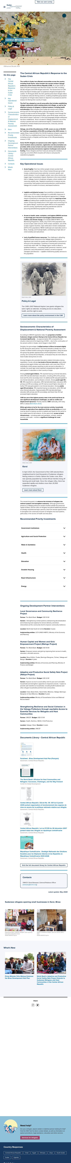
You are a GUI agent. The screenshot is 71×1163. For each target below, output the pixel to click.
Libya (51, 1153)
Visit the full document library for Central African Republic (44, 865)
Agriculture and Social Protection (33, 536)
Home (6, 14)
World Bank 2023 (35, 404)
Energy (23, 586)
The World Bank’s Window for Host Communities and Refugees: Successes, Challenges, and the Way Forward (41, 780)
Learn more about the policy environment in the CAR (43, 315)
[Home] (14, 6)
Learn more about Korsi (33, 490)
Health (23, 553)
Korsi (10, 129)
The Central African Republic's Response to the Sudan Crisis (11, 87)
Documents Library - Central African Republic (12, 155)
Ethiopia (42, 1153)
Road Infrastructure (28, 578)
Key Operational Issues (12, 100)
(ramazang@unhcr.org (30, 885)
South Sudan (61, 1153)
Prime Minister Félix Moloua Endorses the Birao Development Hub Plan (19, 977)
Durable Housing (27, 569)
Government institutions (30, 528)
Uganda (16, 1157)
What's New (10, 168)
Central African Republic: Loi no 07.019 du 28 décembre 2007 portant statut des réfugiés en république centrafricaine (43, 829)
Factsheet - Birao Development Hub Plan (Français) (39, 758)
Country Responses (16, 14)
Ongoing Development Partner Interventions (13, 144)
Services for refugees (30, 1137)
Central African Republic (13, 1153)
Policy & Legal (11, 107)
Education (25, 561)
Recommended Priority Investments (13, 135)
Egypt (34, 1153)
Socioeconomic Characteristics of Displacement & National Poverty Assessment (13, 119)
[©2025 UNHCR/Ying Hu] (6, 910)
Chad (26, 1153)
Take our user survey (44, 2)
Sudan (7, 1157)
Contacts (11, 164)
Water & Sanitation (28, 545)
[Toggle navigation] (4, 7)
